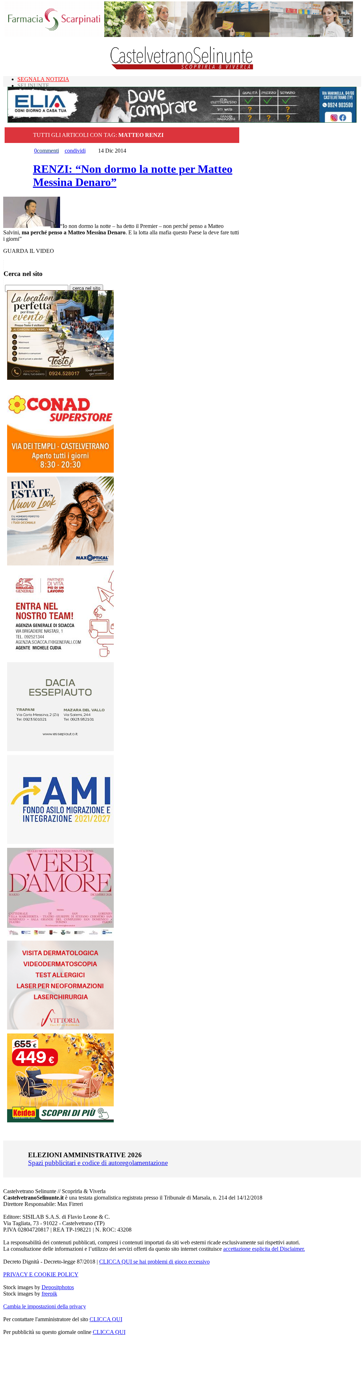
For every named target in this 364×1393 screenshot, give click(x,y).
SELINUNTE (33, 86)
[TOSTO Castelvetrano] (60, 378)
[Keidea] (60, 1120)
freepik (49, 1294)
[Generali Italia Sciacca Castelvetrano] (60, 656)
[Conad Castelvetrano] (60, 471)
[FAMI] (60, 842)
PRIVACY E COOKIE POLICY (41, 1274)
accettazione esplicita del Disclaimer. (264, 1249)
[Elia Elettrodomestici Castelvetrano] (182, 121)
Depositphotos (58, 1287)
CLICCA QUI (106, 1319)
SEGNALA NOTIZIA (43, 79)
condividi (75, 151)
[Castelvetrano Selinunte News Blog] (182, 68)
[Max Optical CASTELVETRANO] (60, 563)
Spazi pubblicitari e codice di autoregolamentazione (98, 1162)
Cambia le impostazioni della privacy (44, 1306)
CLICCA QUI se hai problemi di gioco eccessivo (154, 1262)
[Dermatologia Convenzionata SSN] (60, 1028)
